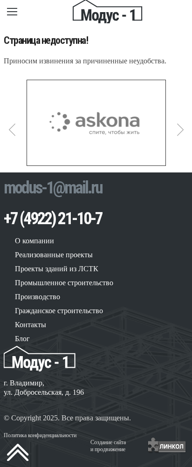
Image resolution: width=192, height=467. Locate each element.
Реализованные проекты (54, 255)
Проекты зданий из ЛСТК (56, 269)
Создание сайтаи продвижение (108, 446)
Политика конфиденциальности (40, 435)
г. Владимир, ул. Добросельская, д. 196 (44, 387)
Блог (22, 339)
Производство (37, 297)
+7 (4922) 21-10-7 (53, 218)
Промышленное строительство (64, 283)
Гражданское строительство (59, 311)
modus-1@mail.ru (53, 188)
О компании (34, 241)
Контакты (30, 325)
